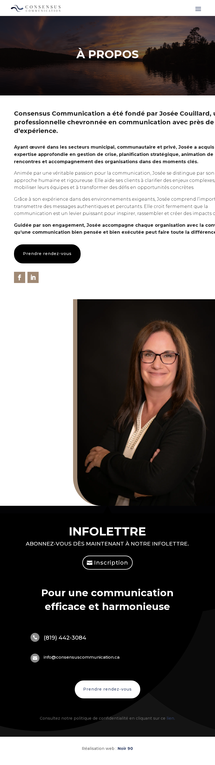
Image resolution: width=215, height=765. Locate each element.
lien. (171, 718)
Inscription (111, 562)
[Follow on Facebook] (19, 277)
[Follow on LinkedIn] (33, 277)
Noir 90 (125, 748)
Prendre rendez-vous (47, 253)
